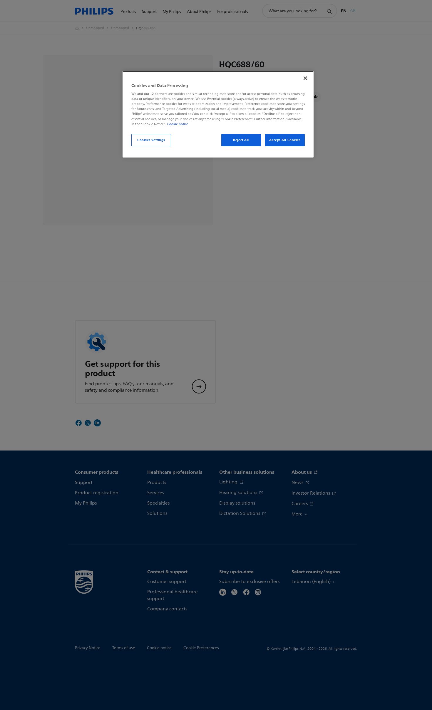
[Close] (305, 78)
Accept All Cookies (284, 140)
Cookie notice (177, 124)
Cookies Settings (151, 140)
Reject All (241, 140)
